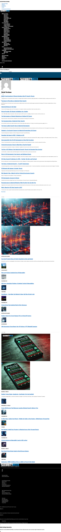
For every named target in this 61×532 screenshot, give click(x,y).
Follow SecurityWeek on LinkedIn (6, 493)
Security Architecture (5, 27)
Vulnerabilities (6, 21)
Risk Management (5, 36)
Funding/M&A (4, 50)
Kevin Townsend (3, 263)
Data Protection (6, 38)
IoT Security (6, 33)
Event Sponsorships (5, 499)
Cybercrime (6, 16)
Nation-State (6, 19)
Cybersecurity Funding (7, 51)
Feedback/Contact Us (5, 501)
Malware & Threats (5, 13)
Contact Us (1, 514)
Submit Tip (1, 508)
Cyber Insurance (6, 37)
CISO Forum (6, 45)
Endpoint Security (7, 30)
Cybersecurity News (5, 3)
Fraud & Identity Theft (7, 18)
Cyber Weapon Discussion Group (6, 490)
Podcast (3, 7)
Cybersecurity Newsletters (6, 486)
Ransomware (6, 20)
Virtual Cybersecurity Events (6, 480)
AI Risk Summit (4, 484)
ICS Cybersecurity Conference (6, 9)
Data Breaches (6, 17)
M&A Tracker (6, 52)
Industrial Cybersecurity (8, 47)
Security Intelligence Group (6, 492)
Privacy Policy (4, 502)
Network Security (6, 35)
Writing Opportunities (5, 500)
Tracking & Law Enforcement (8, 26)
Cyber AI (3, 53)
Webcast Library (4, 481)
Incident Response (7, 25)
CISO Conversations (7, 44)
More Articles (3, 191)
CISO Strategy (4, 42)
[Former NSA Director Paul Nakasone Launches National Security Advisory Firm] (3, 403)
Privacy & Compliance (7, 39)
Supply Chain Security (7, 41)
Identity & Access (7, 31)
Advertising (3, 498)
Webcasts (3, 4)
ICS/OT (3, 46)
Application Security (7, 28)
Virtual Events (4, 5)
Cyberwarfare (6, 14)
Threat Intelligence (7, 23)
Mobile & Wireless (7, 34)
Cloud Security (6, 29)
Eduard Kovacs (3, 398)
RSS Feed (3, 491)
